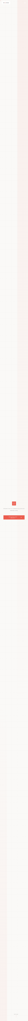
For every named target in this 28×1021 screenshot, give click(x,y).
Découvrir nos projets (13, 517)
